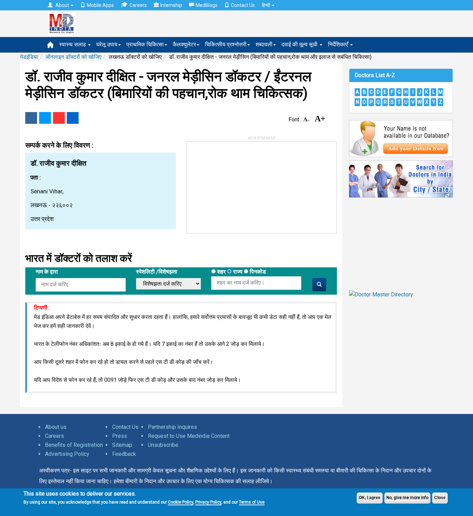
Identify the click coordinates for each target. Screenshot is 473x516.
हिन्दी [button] (266, 5)
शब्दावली (264, 44)
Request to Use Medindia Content (189, 436)
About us (55, 427)
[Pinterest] (59, 118)
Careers (138, 5)
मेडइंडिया (29, 57)
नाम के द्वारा (47, 271)
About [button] (62, 5)
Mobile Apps (100, 5)
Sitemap (122, 445)
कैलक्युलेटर (184, 44)
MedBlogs (206, 5)
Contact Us (243, 5)
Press (119, 436)
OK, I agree (370, 497)
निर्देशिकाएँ (338, 44)
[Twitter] (45, 118)
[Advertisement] (239, 185)
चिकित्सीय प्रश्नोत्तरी (226, 44)
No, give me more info (407, 497)
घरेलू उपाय (106, 44)
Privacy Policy (208, 502)
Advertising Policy (67, 454)
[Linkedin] (73, 118)
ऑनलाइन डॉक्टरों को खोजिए (73, 57)
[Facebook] (31, 118)
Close (440, 497)
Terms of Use (252, 502)
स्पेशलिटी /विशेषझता (156, 271)
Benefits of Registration (74, 445)
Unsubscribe (163, 445)
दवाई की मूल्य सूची (300, 44)
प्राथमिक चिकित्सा (145, 44)
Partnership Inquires (172, 427)
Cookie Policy (180, 502)
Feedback (124, 454)
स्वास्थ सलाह (73, 44)
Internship (171, 5)
